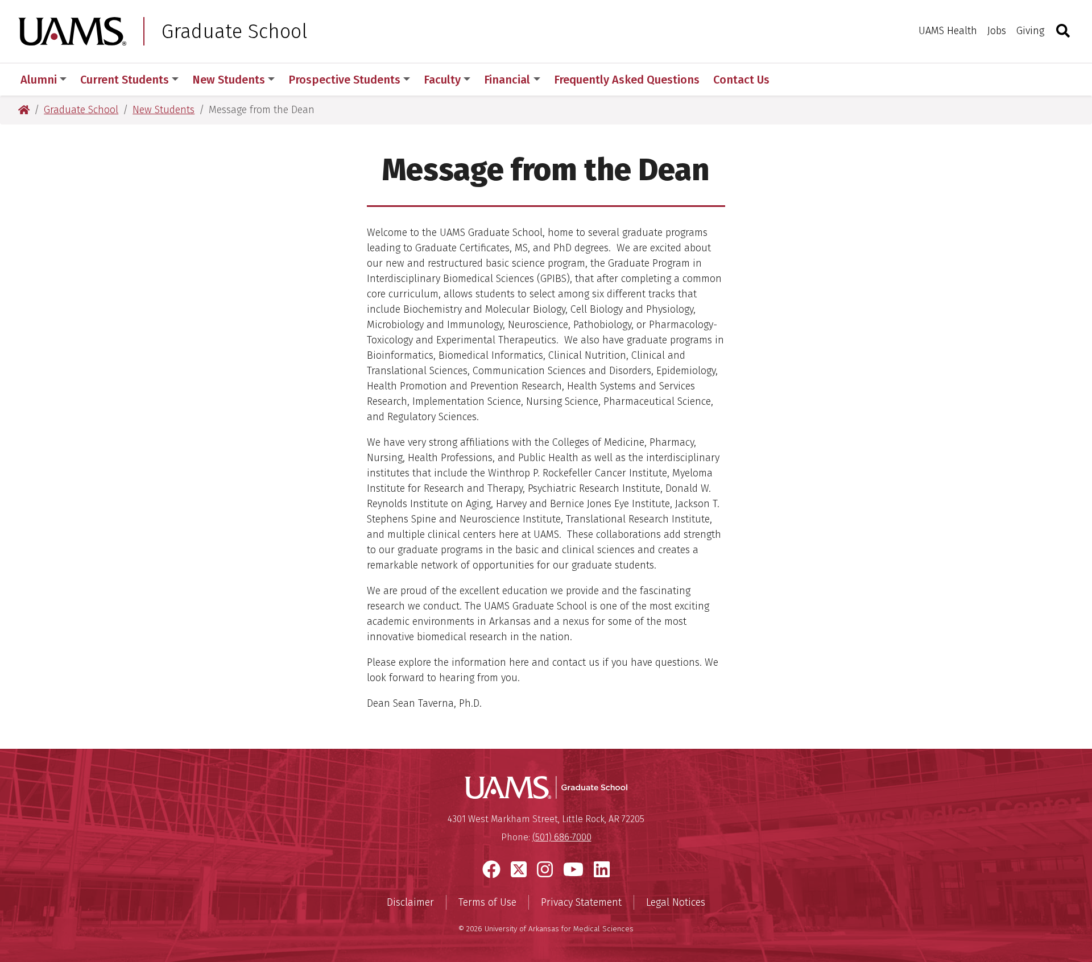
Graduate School (235, 31)
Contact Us (741, 79)
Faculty (442, 79)
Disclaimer (410, 902)
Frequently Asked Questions (627, 79)
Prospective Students (344, 79)
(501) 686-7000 (562, 837)
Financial (507, 79)
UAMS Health (948, 30)
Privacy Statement (581, 902)
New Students (228, 79)
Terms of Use (487, 902)
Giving (1030, 30)
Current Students (124, 79)
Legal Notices (675, 902)
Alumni (38, 79)
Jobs (996, 30)
